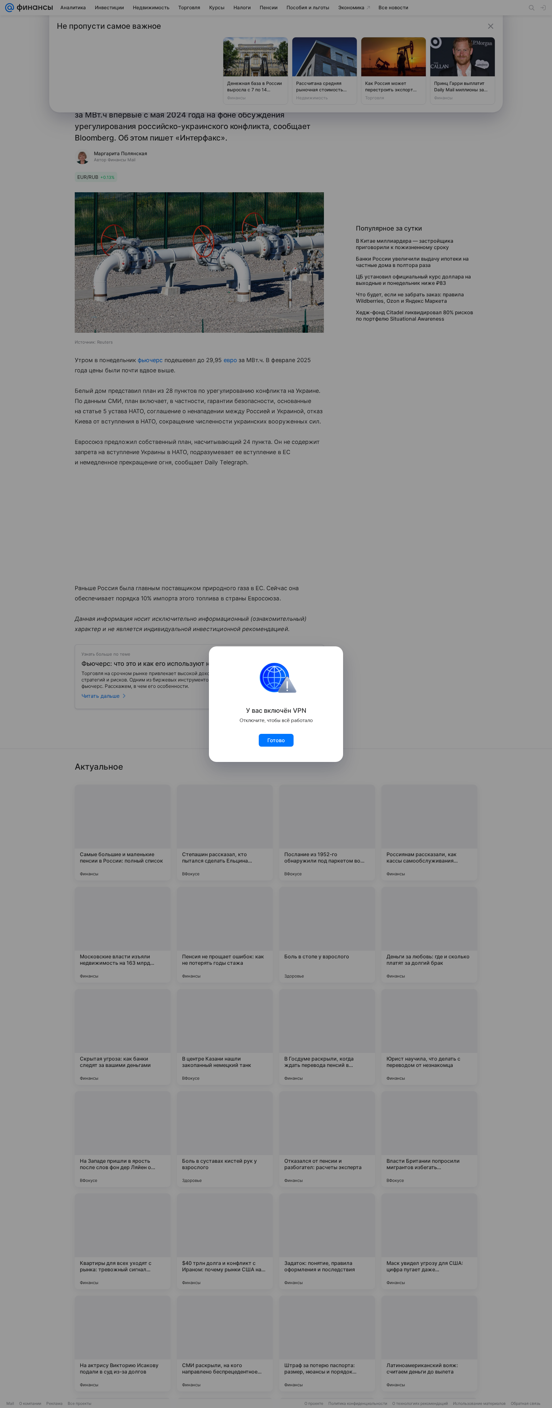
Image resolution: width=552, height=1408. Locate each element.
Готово (276, 740)
